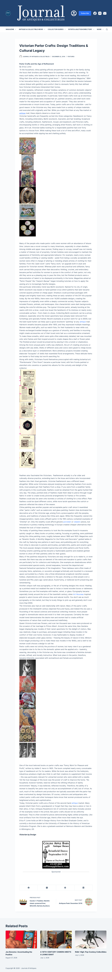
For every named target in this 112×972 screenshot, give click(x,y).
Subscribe (85, 13)
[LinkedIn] (83, 887)
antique (22, 113)
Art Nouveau (78, 594)
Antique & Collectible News (31, 29)
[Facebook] (95, 13)
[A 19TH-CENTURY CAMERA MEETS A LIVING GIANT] (56, 939)
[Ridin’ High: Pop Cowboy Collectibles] (90, 939)
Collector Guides (55, 29)
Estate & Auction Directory (80, 29)
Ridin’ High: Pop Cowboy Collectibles (90, 952)
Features (71, 56)
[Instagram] (100, 13)
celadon (77, 522)
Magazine (10, 29)
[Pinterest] (65, 887)
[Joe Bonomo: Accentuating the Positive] (21, 939)
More (99, 29)
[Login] (74, 13)
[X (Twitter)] (47, 887)
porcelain (67, 522)
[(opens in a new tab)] (56, 854)
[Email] (104, 13)
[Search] (107, 29)
